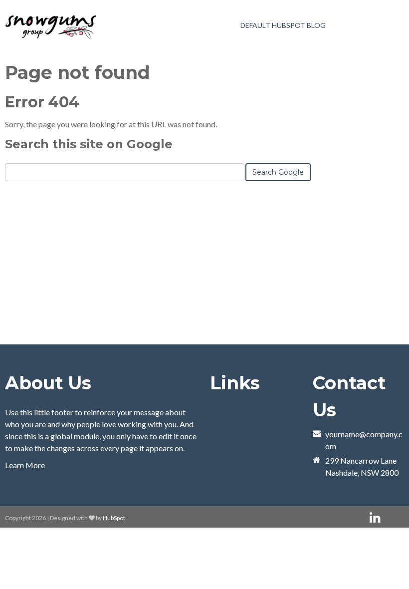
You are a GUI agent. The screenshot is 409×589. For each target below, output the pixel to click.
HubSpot (114, 518)
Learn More (25, 465)
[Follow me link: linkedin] (375, 518)
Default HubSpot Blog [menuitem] (283, 25)
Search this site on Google (89, 144)
